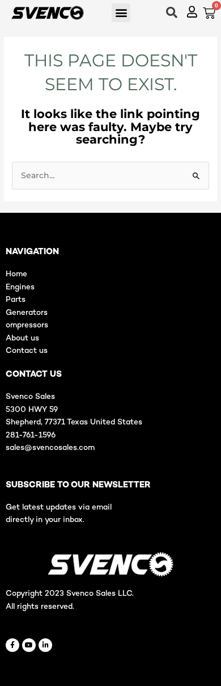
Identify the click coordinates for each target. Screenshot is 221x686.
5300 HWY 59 (32, 410)
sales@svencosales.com (50, 448)
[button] (121, 12)
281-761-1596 (31, 435)
